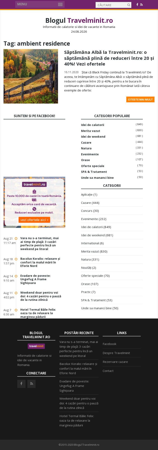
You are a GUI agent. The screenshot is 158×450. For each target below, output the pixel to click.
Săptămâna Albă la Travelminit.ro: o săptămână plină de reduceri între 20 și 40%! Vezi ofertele (109, 58)
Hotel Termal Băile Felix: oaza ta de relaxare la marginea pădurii (38, 313)
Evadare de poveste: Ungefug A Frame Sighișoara (35, 279)
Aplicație (87, 194)
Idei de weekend (93, 136)
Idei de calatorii (92, 125)
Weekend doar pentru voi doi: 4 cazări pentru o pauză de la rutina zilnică (40, 296)
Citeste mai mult (140, 99)
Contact (108, 371)
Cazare (86, 142)
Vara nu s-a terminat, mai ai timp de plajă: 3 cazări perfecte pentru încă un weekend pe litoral (39, 243)
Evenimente (90, 154)
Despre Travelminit (116, 353)
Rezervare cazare (115, 362)
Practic (86, 292)
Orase (85, 160)
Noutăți (86, 267)
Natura (86, 148)
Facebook (109, 344)
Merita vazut (90, 131)
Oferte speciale (92, 166)
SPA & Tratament (94, 172)
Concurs (86, 211)
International (90, 243)
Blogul (79, 20)
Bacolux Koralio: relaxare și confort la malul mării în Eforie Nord (40, 262)
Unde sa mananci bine (97, 178)
